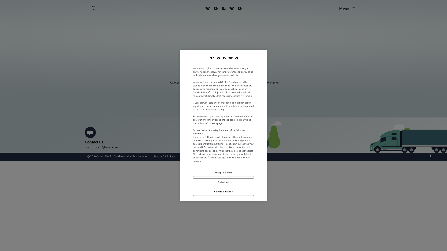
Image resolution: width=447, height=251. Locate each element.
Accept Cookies (223, 172)
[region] (223, 125)
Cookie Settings (223, 191)
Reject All (223, 182)
